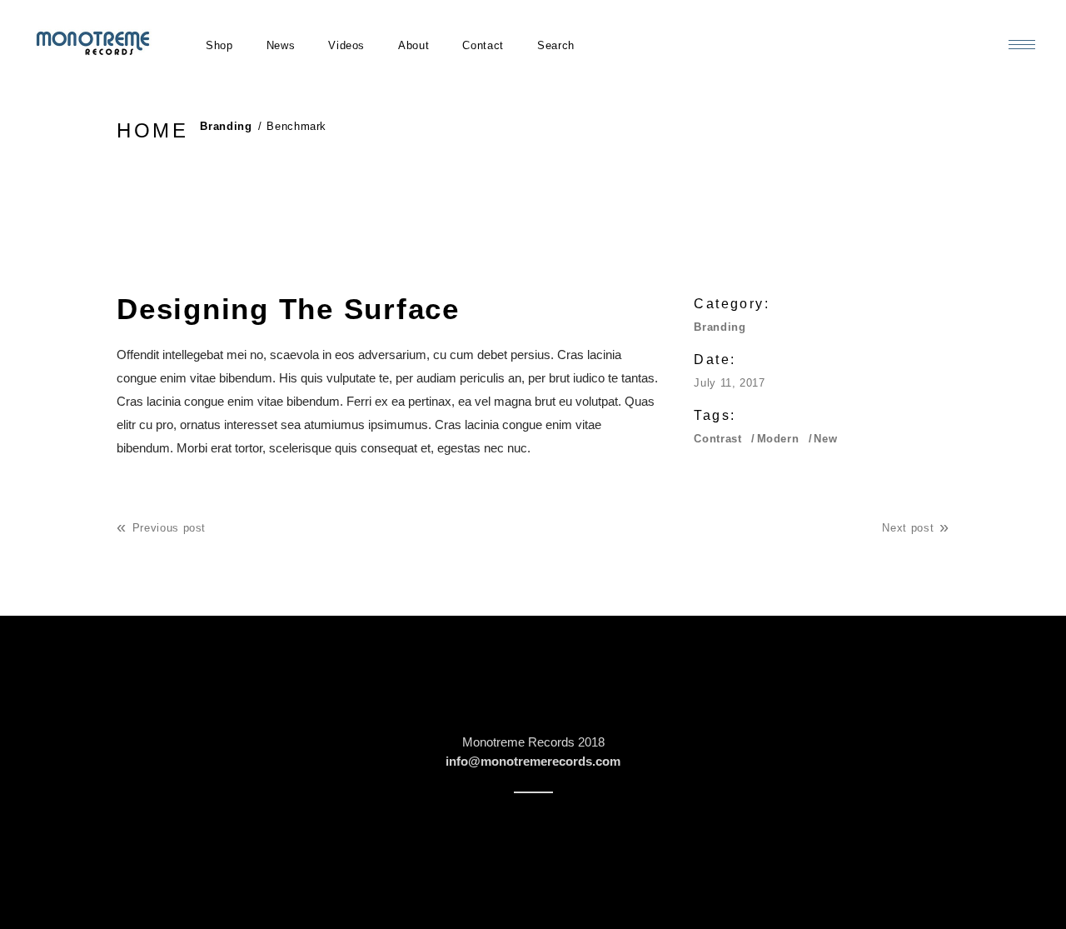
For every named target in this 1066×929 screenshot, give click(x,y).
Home (152, 130)
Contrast (717, 438)
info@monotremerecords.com (533, 761)
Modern (778, 438)
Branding (226, 126)
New (825, 438)
